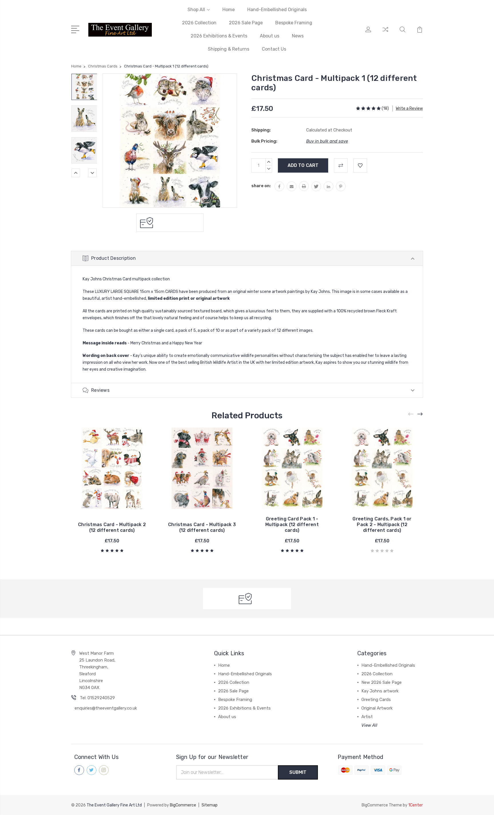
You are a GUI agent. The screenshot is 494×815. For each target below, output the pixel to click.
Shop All (196, 9)
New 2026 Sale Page (381, 682)
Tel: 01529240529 (97, 697)
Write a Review (409, 108)
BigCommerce (183, 805)
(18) (385, 108)
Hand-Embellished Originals (277, 9)
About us (269, 36)
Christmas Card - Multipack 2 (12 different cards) (112, 527)
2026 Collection (199, 22)
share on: (261, 185)
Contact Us (274, 49)
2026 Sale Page (246, 22)
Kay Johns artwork (380, 691)
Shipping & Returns (228, 49)
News (298, 36)
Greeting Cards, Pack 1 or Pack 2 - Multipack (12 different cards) (381, 524)
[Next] (92, 173)
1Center (415, 805)
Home (228, 9)
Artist (367, 716)
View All (369, 725)
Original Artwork (377, 708)
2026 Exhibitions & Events (219, 36)
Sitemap (210, 805)
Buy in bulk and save (327, 141)
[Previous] (75, 173)
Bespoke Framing (293, 22)
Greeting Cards (376, 699)
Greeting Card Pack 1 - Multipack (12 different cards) (292, 524)
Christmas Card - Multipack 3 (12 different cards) (202, 527)
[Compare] (385, 32)
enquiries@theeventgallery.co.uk (106, 708)
